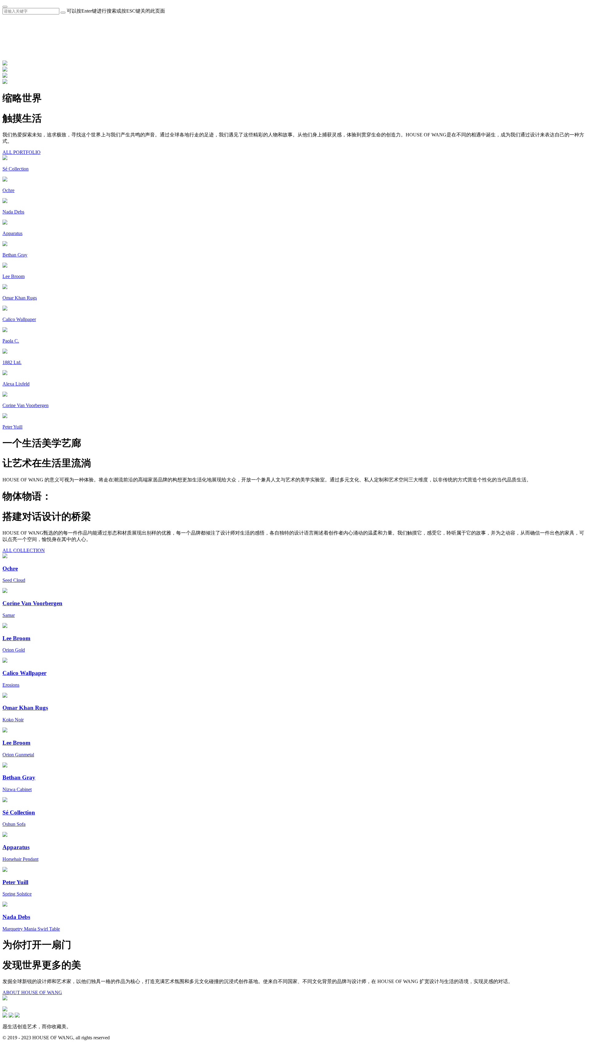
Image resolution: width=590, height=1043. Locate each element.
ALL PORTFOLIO (21, 152)
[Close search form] (4, 7)
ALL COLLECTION (23, 550)
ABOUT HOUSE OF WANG (32, 992)
